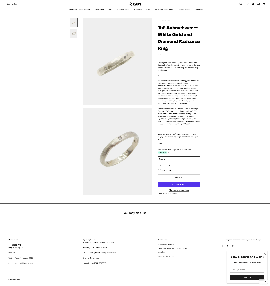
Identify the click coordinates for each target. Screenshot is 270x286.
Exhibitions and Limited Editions (78, 9)
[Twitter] (166, 143)
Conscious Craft (184, 9)
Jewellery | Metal (123, 9)
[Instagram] (227, 245)
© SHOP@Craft (14, 280)
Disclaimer (161, 252)
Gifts (110, 9)
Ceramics (138, 9)
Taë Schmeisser (164, 21)
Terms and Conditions (165, 256)
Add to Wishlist (169, 194)
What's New (99, 9)
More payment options (179, 190)
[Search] (253, 4)
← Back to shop (11, 4)
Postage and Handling (165, 244)
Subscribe (247, 277)
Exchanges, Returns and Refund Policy (172, 248)
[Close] (265, 254)
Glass (148, 9)
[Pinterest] (169, 143)
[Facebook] (163, 143)
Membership (199, 9)
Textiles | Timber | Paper (164, 9)
